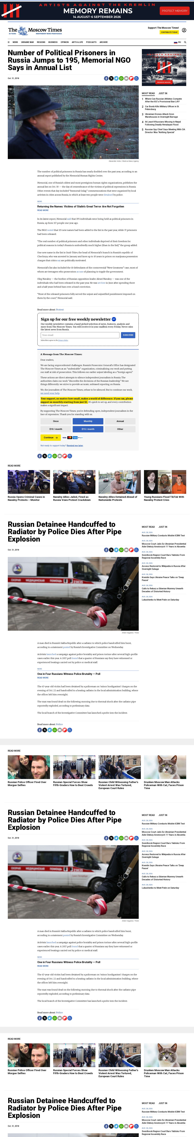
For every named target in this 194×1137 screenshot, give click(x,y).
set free (101, 283)
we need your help (50, 393)
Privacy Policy (63, 340)
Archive (104, 42)
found (75, 658)
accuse (80, 271)
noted (50, 230)
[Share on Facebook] (106, 78)
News (15, 42)
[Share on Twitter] (111, 78)
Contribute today (169, 32)
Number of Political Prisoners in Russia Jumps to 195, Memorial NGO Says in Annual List (69, 60)
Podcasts (91, 42)
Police (59, 724)
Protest (60, 309)
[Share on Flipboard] (131, 78)
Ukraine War (27, 42)
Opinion (65, 42)
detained (108, 194)
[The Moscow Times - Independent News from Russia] (35, 30)
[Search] (185, 42)
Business (53, 42)
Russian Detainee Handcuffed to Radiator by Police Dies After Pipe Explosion (65, 531)
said (69, 219)
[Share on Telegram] (116, 78)
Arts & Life (77, 42)
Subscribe (128, 335)
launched (51, 654)
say (59, 260)
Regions (41, 42)
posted (66, 647)
